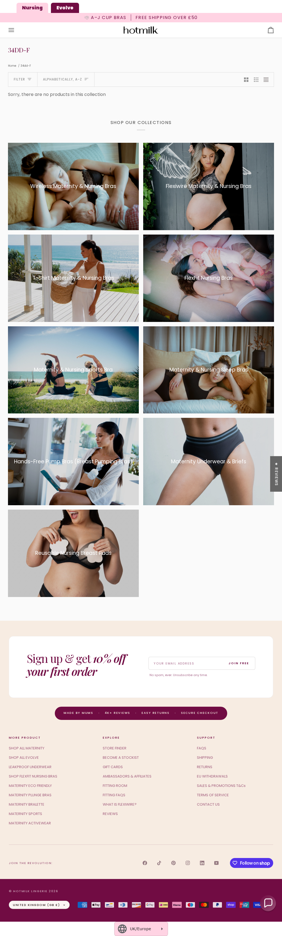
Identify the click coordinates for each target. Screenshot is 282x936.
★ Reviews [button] (276, 474)
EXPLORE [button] (111, 737)
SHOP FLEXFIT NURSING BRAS (33, 776)
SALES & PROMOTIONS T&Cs (221, 785)
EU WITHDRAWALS (212, 776)
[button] (268, 903)
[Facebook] (144, 862)
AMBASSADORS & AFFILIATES (127, 776)
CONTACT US (208, 804)
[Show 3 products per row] (256, 79)
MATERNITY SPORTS (25, 813)
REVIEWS (110, 813)
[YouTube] (216, 862)
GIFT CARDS (113, 767)
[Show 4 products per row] (267, 79)
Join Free (239, 663)
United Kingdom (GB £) (36, 905)
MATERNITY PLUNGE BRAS (30, 795)
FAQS (201, 748)
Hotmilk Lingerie (30, 891)
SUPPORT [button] (206, 737)
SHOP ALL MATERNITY (26, 748)
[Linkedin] (202, 862)
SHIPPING (205, 757)
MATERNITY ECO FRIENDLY (30, 785)
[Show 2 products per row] (246, 79)
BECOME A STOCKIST (121, 757)
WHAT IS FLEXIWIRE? (120, 804)
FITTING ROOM (115, 785)
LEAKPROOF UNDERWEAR (30, 767)
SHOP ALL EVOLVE (24, 757)
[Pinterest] (173, 862)
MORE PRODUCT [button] (25, 737)
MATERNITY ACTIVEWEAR (30, 823)
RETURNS (204, 767)
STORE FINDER (114, 748)
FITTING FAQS (114, 795)
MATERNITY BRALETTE (26, 804)
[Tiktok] (159, 862)
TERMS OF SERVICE (213, 795)
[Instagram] (187, 862)
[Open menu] (16, 30)
